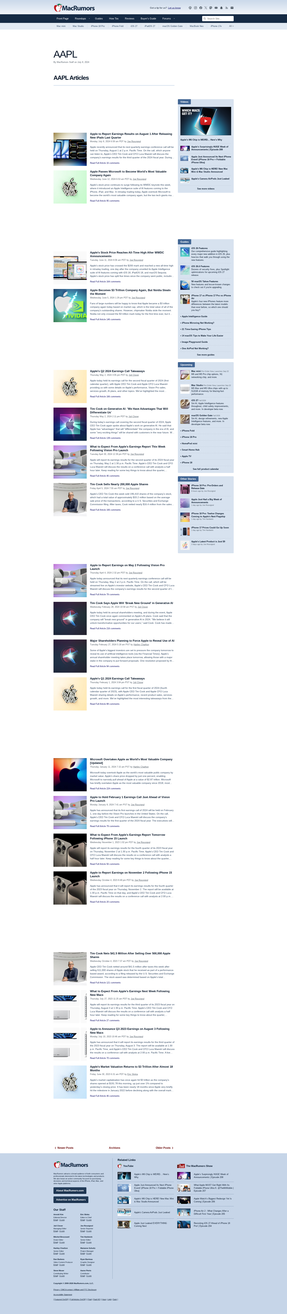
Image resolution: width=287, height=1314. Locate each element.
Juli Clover (134, 375)
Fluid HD (96, 1299)
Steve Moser (58, 1271)
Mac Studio (78, 26)
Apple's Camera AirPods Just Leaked (210, 179)
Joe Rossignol (134, 141)
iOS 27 (134, 26)
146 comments (113, 319)
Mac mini (61, 26)
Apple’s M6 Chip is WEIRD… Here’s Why (201, 140)
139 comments (113, 438)
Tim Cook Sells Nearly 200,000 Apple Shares (119, 484)
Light (109, 1299)
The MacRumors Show (199, 1166)
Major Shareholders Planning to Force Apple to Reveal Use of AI (132, 640)
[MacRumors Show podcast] (190, 8)
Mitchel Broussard (61, 1237)
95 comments (113, 201)
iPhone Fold (117, 26)
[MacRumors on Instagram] (195, 8)
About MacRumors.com (70, 1190)
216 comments (113, 628)
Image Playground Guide (195, 342)
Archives (114, 1147)
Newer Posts (65, 1147)
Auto (104, 1299)
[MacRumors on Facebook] (200, 8)
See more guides (205, 355)
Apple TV (186, 456)
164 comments (113, 281)
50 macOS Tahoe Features (204, 281)
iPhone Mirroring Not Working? (198, 323)
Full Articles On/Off (77, 1299)
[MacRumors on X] (205, 8)
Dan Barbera (58, 1259)
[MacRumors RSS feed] (226, 8)
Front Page (63, 18)
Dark (115, 1299)
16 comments (113, 163)
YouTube (128, 1166)
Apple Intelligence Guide (194, 316)
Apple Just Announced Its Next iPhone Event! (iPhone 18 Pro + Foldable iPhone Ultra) (211, 159)
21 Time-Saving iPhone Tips (196, 329)
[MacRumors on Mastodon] (210, 8)
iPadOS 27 (150, 26)
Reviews (129, 18)
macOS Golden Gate (172, 26)
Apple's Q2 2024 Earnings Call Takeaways (117, 371)
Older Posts (163, 1147)
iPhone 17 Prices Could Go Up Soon (210, 527)
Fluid (90, 1299)
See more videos (205, 188)
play (205, 121)
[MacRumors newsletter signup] (232, 8)
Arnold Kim (58, 1214)
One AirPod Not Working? (195, 348)
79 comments (113, 594)
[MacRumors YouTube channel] (216, 8)
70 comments (113, 1058)
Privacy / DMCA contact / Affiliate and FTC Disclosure (74, 1290)
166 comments (113, 396)
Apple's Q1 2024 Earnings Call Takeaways (117, 678)
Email (55, 1220)
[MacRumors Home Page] (74, 8)
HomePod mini (189, 443)
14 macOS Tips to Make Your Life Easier (202, 335)
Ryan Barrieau (86, 1259)
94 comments (113, 666)
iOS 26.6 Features (200, 266)
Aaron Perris (85, 1271)
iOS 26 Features (199, 248)
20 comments (113, 902)
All (231, 26)
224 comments (113, 788)
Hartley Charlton (141, 644)
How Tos (114, 18)
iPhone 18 (187, 462)
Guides (99, 18)
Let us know (174, 7)
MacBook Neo (196, 26)
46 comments (113, 476)
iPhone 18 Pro (98, 26)
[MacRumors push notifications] (221, 8)
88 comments (113, 704)
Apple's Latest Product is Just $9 (208, 541)
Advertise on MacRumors (71, 1199)
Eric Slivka (132, 1074)
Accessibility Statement (62, 1295)
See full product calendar (206, 469)
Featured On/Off (61, 1299)
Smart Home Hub (190, 450)
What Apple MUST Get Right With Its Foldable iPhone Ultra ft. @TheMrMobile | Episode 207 (214, 1188)
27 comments (113, 1020)
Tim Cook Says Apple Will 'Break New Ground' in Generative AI (131, 603)
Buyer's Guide (148, 18)
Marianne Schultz (88, 1248)
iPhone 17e (216, 26)
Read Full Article (98, 163)
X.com (62, 1220)
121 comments (113, 982)
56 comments (113, 864)
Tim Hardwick (86, 1237)
